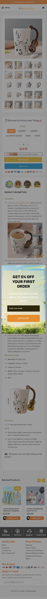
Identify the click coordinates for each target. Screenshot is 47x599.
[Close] (42, 268)
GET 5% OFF (23, 318)
